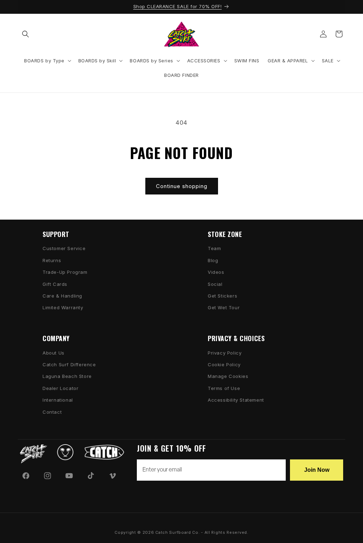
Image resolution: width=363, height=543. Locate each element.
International (58, 400)
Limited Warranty (63, 307)
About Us (54, 353)
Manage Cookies (228, 376)
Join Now (316, 470)
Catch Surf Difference (69, 364)
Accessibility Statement (236, 400)
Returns (52, 260)
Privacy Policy (224, 353)
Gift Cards (55, 284)
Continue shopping (181, 186)
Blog (213, 260)
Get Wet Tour (224, 307)
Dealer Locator (60, 388)
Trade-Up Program (65, 272)
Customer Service (64, 248)
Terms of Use (224, 388)
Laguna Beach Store (67, 376)
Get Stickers (222, 296)
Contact (52, 412)
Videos (216, 272)
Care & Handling (62, 296)
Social (215, 284)
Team (214, 248)
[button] (25, 34)
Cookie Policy (224, 364)
